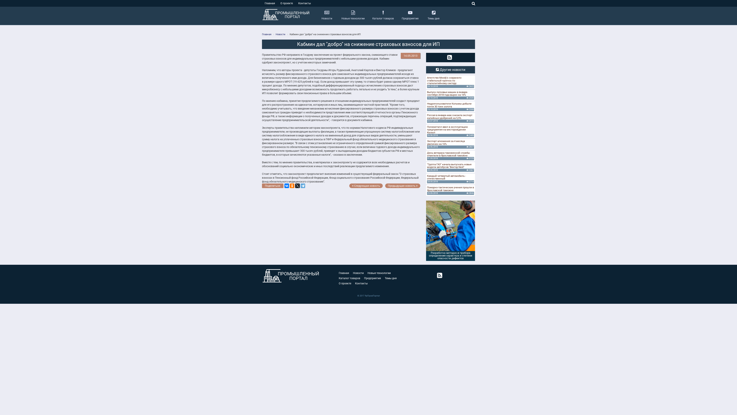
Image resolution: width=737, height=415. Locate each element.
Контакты (304, 3)
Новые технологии (379, 273)
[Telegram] (303, 185)
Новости (358, 273)
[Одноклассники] (292, 185)
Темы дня (391, 278)
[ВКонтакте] (286, 185)
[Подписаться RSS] (449, 57)
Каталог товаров (349, 278)
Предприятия (372, 278)
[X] (297, 185)
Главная (270, 3)
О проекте (286, 3)
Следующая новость (367, 185)
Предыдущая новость (402, 185)
